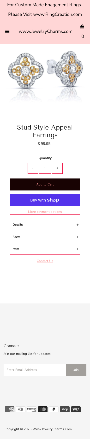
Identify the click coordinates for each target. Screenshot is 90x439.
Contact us (45, 261)
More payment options (45, 211)
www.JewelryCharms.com (45, 31)
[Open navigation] (7, 32)
